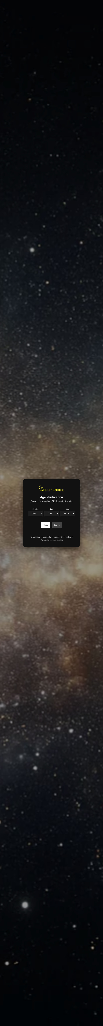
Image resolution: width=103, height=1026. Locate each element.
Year (67, 509)
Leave (57, 525)
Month (35, 509)
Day (51, 509)
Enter (45, 525)
